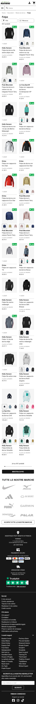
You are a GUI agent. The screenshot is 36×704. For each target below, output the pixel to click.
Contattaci (18, 538)
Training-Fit (23, 654)
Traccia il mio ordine (8, 604)
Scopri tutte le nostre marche (18, 522)
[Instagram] (18, 700)
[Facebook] (13, 700)
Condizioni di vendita (9, 620)
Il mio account (6, 599)
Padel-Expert (6, 668)
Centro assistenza (8, 601)
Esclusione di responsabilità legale (13, 624)
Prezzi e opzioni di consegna (11, 629)
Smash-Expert (24, 645)
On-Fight (4, 666)
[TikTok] (22, 700)
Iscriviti (18, 687)
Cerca (11, 8)
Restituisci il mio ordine (9, 606)
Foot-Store (5, 648)
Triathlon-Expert (24, 659)
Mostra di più (18, 472)
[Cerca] (7, 8)
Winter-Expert (23, 666)
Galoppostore (6, 650)
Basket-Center (6, 638)
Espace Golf (6, 645)
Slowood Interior (24, 643)
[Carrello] (34, 2)
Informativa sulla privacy (10, 631)
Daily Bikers (6, 641)
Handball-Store (7, 654)
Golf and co (5, 652)
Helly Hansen (7, 48)
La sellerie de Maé (8, 659)
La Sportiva (6, 411)
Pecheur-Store (24, 638)
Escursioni (10, 13)
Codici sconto (6, 608)
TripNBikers (23, 661)
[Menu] (2, 8)
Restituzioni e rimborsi (9, 622)
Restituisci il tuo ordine (18, 574)
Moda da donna (20, 13)
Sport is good (23, 652)
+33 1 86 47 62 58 (18, 545)
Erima (4, 161)
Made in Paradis (7, 661)
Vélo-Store (22, 664)
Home (4, 13)
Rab (20, 124)
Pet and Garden (24, 641)
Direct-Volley (6, 643)
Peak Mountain (24, 48)
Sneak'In (22, 648)
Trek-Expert (23, 657)
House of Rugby (7, 657)
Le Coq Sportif (24, 85)
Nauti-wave (5, 664)
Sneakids (22, 650)
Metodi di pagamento (9, 626)
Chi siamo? (5, 615)
